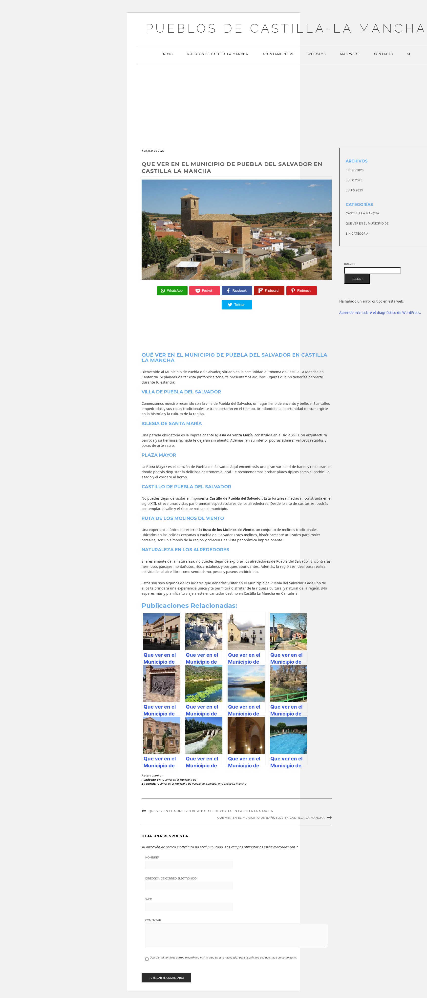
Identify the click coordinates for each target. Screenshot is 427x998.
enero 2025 (354, 170)
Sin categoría (357, 233)
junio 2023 (354, 190)
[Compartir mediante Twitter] (237, 304)
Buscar (349, 263)
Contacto (383, 54)
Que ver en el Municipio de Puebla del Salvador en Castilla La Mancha (201, 783)
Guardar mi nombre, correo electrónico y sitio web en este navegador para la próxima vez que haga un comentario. (223, 957)
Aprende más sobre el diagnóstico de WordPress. (380, 312)
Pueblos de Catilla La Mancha (217, 54)
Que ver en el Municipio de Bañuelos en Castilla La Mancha (271, 817)
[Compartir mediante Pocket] (204, 290)
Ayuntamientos (278, 54)
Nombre (152, 857)
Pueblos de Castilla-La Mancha (286, 28)
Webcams (317, 54)
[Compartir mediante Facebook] (237, 290)
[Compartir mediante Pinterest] (301, 290)
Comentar (153, 920)
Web (148, 899)
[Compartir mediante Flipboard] (269, 290)
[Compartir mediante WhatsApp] (172, 290)
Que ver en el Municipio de (179, 779)
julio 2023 (354, 180)
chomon (157, 775)
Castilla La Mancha (362, 213)
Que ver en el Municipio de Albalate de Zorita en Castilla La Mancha (211, 811)
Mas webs (350, 54)
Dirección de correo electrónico (171, 878)
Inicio (167, 54)
